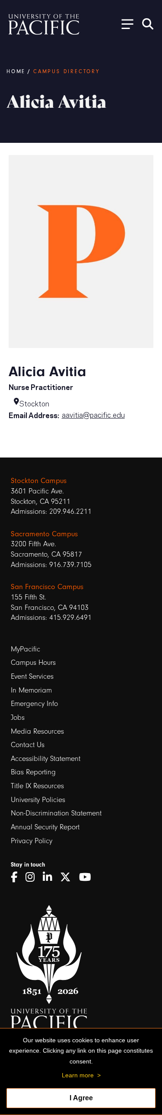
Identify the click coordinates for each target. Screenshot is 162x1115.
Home (15, 71)
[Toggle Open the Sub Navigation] (124, 23)
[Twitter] (68, 877)
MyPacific (25, 649)
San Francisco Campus (47, 586)
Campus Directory (66, 71)
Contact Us (27, 745)
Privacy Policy (31, 841)
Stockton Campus (39, 480)
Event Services (32, 676)
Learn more (78, 1075)
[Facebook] (17, 877)
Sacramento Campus (44, 533)
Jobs (18, 717)
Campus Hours (33, 662)
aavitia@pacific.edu (93, 414)
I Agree (81, 1098)
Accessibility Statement (45, 758)
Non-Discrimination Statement (56, 813)
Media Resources (37, 731)
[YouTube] (88, 877)
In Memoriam (31, 690)
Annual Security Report (45, 827)
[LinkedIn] (50, 877)
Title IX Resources (37, 786)
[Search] (147, 24)
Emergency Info (34, 703)
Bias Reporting (33, 772)
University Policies (38, 800)
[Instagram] (33, 877)
